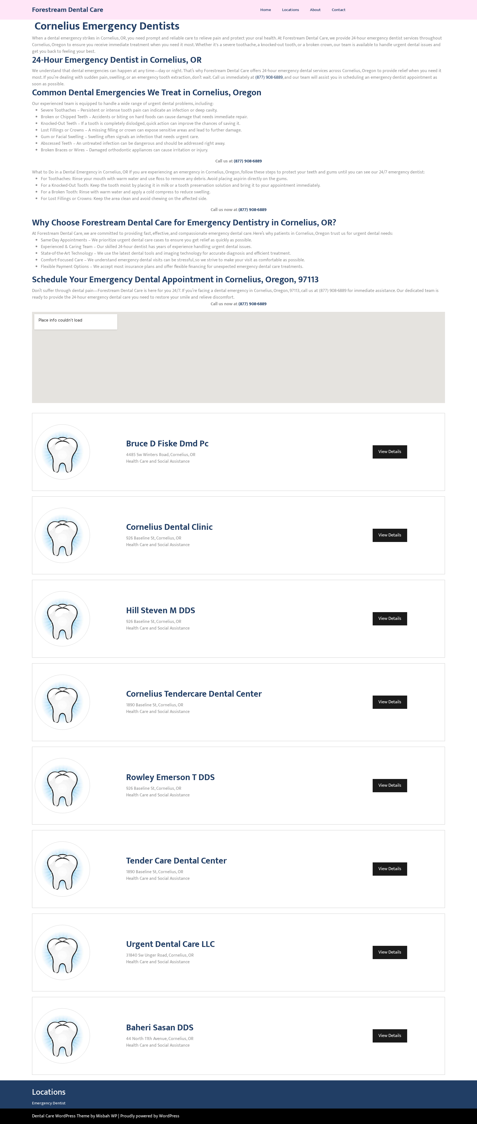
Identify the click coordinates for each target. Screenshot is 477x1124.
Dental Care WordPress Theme (61, 1116)
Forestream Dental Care (67, 9)
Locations (290, 10)
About (315, 10)
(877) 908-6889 (269, 77)
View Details (389, 452)
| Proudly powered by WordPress (148, 1116)
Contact (339, 10)
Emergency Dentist (48, 1103)
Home (265, 10)
